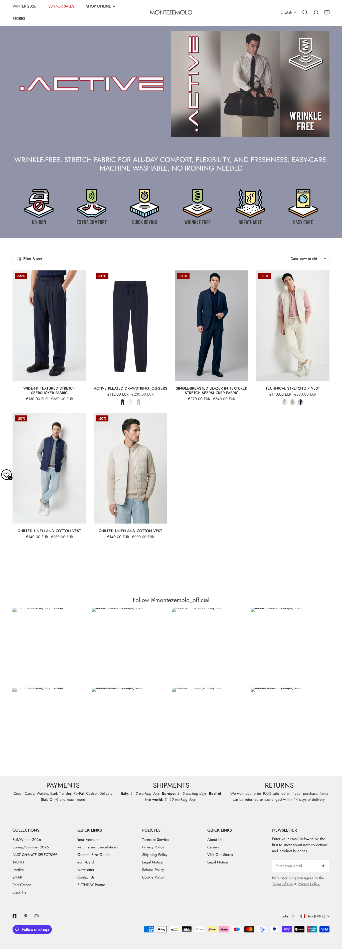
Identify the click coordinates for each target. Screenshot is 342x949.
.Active (18, 869)
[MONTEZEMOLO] (171, 12)
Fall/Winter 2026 (27, 839)
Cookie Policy (153, 877)
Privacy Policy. (309, 884)
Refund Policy (153, 869)
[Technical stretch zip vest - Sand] (293, 402)
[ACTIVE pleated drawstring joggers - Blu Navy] (122, 402)
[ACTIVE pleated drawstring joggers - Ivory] (130, 402)
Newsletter (85, 869)
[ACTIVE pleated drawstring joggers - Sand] (138, 402)
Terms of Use (282, 884)
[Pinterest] (25, 916)
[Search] (304, 12)
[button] (326, 12)
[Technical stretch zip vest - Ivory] (285, 402)
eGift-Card (85, 862)
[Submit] (323, 865)
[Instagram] (36, 916)
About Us (214, 839)
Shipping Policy (154, 854)
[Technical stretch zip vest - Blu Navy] (301, 402)
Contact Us (85, 877)
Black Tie (20, 892)
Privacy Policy (153, 847)
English (286, 12)
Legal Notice (152, 862)
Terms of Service (155, 839)
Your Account (88, 839)
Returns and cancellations (97, 847)
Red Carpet (22, 885)
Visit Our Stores (220, 854)
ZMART (18, 877)
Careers (213, 847)
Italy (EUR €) (316, 916)
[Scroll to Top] (333, 922)
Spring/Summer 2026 (31, 847)
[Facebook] (14, 916)
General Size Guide (93, 854)
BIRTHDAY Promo (91, 885)
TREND (18, 862)
